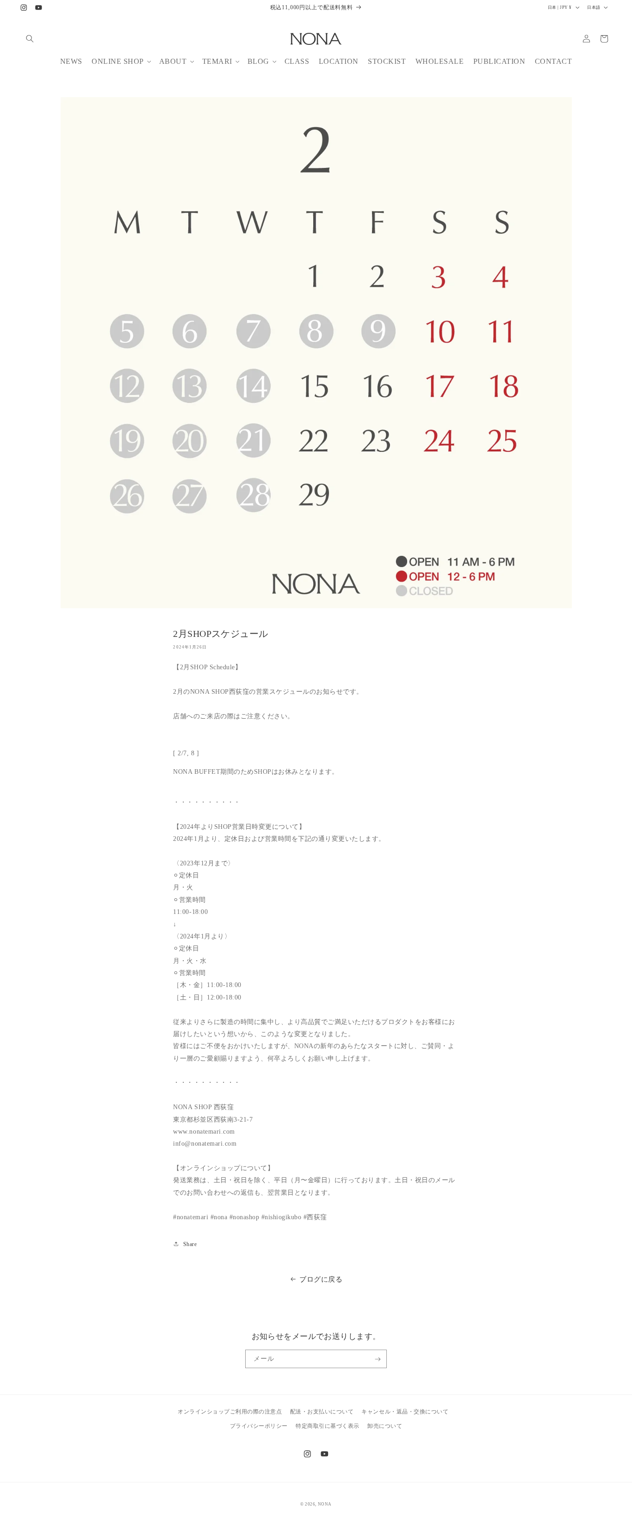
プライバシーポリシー (259, 1425)
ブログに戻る (320, 1279)
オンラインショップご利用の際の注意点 (230, 1411)
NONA (325, 1504)
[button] (29, 38)
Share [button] (190, 1243)
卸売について (384, 1425)
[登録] (377, 1359)
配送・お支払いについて (322, 1411)
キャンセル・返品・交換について (404, 1411)
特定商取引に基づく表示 (327, 1425)
